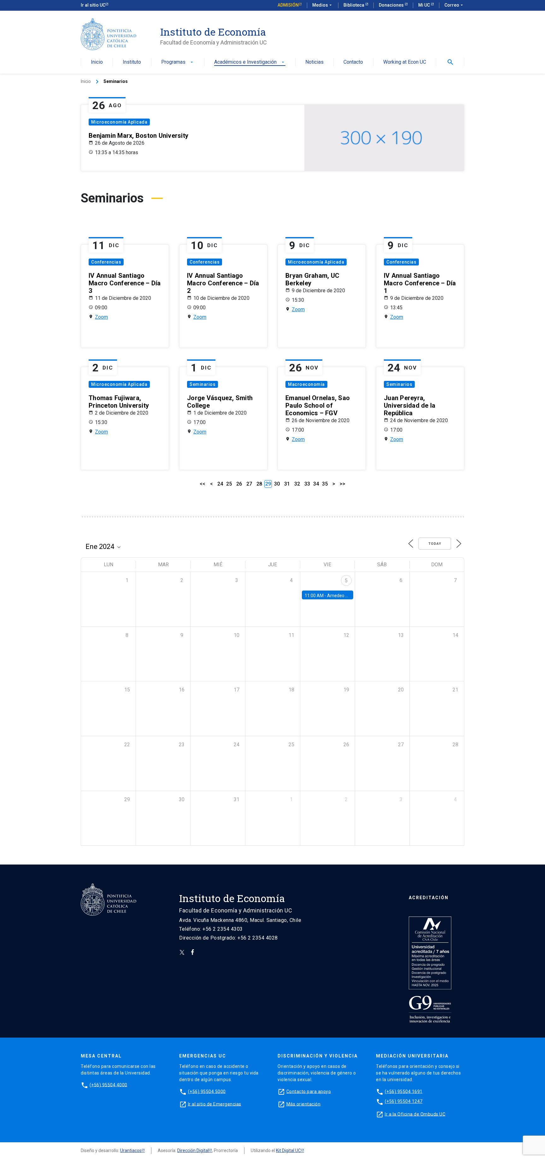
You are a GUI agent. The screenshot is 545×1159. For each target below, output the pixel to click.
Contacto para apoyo (308, 1091)
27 (249, 484)
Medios (322, 5)
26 (239, 484)
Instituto (132, 62)
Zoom (101, 317)
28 (259, 484)
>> (342, 484)
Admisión (288, 5)
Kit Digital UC (288, 1150)
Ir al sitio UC (93, 5)
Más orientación (303, 1103)
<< (202, 484)
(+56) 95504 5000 (207, 1091)
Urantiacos (131, 1150)
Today (434, 544)
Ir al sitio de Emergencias (214, 1103)
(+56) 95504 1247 (404, 1101)
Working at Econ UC (404, 62)
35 (325, 484)
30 (277, 484)
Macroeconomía (306, 384)
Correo (454, 5)
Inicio (97, 62)
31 (287, 484)
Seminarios (202, 384)
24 (220, 484)
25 (229, 484)
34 (316, 484)
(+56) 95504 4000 (108, 1084)
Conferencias (106, 262)
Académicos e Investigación (249, 62)
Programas (177, 62)
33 (307, 484)
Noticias (314, 62)
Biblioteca (354, 5)
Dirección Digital (193, 1150)
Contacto (353, 62)
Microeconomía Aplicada (119, 122)
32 (297, 484)
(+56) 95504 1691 (404, 1091)
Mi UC (424, 5)
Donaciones (392, 5)
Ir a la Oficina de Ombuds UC (415, 1113)
